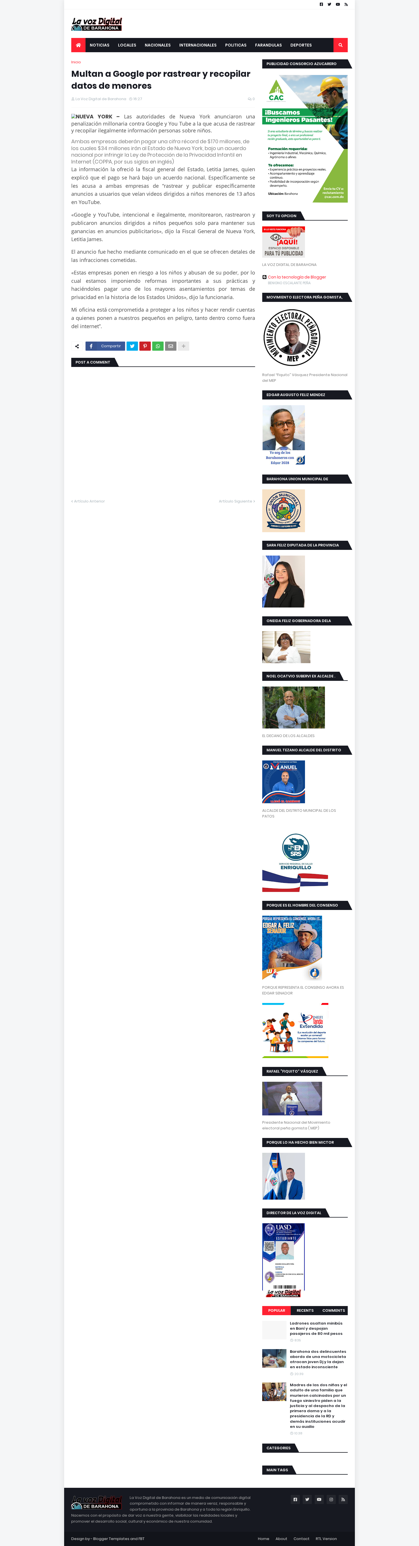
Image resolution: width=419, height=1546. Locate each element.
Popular (276, 1310)
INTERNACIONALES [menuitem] (198, 45)
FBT (142, 1538)
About (281, 1538)
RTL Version (326, 1538)
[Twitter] (132, 346)
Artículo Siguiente (235, 501)
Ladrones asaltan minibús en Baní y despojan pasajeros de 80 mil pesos (316, 1328)
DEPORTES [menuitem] (301, 45)
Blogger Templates (111, 1538)
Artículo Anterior (89, 501)
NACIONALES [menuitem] (158, 45)
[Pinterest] (145, 346)
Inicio (76, 62)
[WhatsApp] (158, 346)
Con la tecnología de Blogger (297, 277)
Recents (305, 1310)
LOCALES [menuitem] (127, 45)
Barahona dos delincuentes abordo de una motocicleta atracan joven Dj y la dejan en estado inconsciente (318, 1359)
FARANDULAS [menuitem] (268, 45)
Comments (333, 1310)
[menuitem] (78, 45)
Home (263, 1538)
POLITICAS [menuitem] (236, 45)
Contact (302, 1538)
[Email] (170, 346)
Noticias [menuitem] (99, 45)
